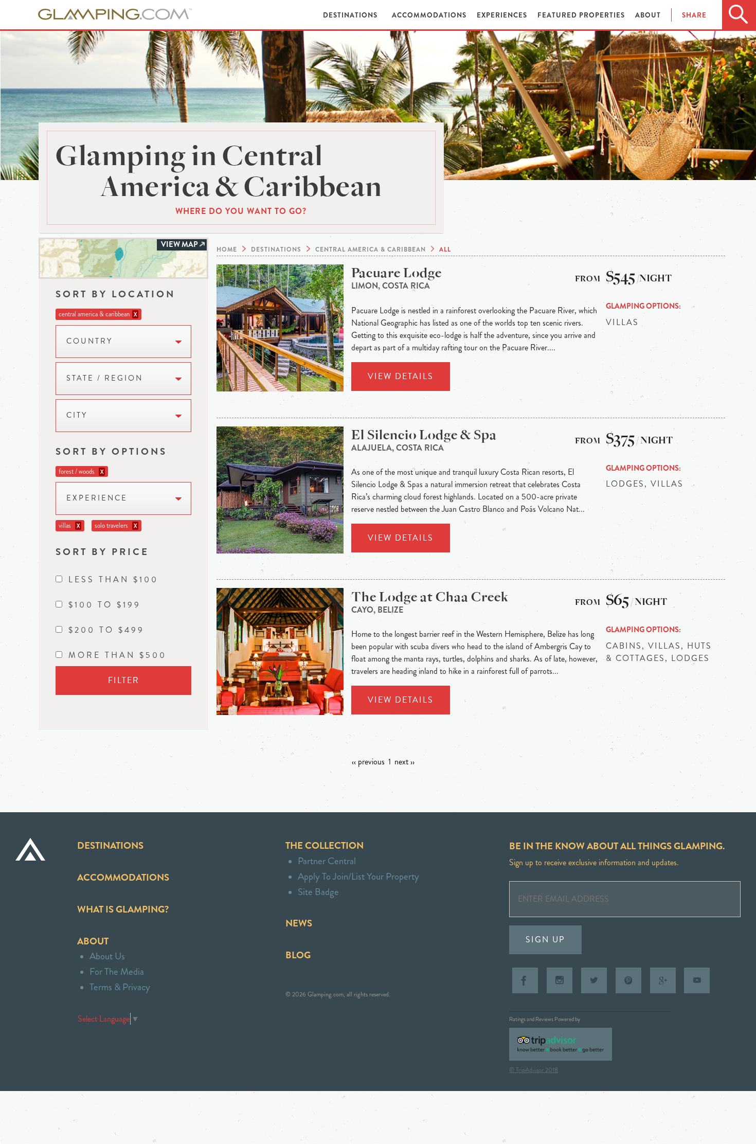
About (648, 15)
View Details (401, 376)
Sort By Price (102, 552)
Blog (298, 955)
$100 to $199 (104, 605)
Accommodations (430, 15)
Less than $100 (113, 579)
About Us (107, 956)
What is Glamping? (123, 909)
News (298, 923)
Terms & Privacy (119, 987)
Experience (97, 498)
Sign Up (545, 939)
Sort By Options (111, 451)
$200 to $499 (106, 630)
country (89, 341)
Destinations (351, 15)
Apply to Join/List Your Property (358, 876)
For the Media (116, 971)
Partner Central (327, 861)
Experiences (503, 15)
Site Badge (318, 892)
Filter (123, 680)
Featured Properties (582, 15)
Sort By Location (115, 294)
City (76, 415)
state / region (104, 378)
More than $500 (117, 655)
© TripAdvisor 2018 (533, 1070)
